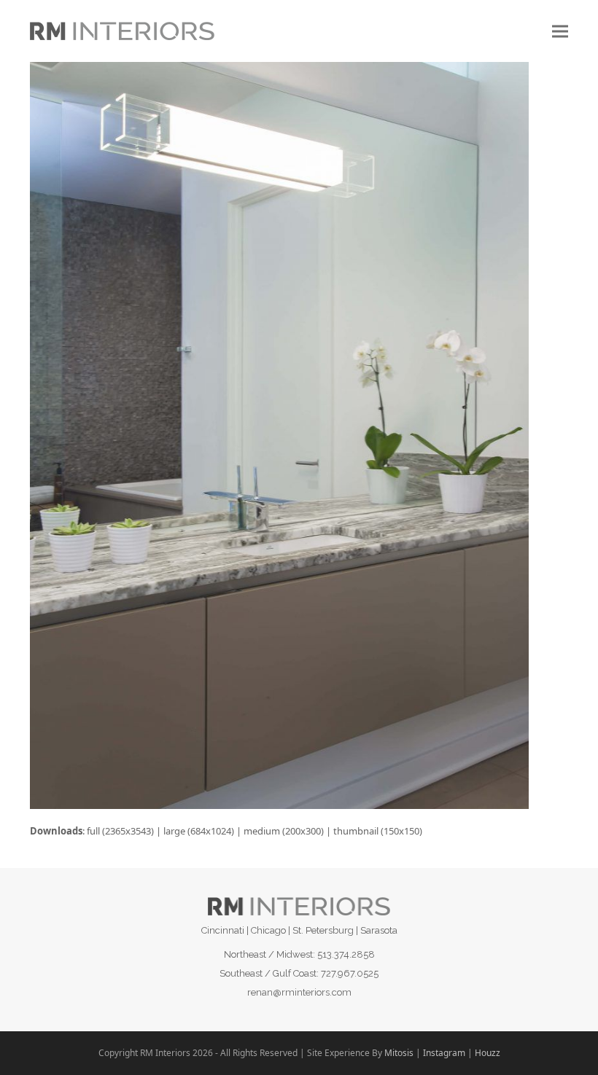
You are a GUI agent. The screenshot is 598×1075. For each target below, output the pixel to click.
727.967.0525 (349, 973)
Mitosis (398, 1053)
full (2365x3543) (120, 830)
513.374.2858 (346, 954)
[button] (560, 31)
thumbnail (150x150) (377, 830)
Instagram (444, 1053)
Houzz (487, 1053)
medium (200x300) (284, 830)
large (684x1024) (198, 830)
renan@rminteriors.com (299, 992)
